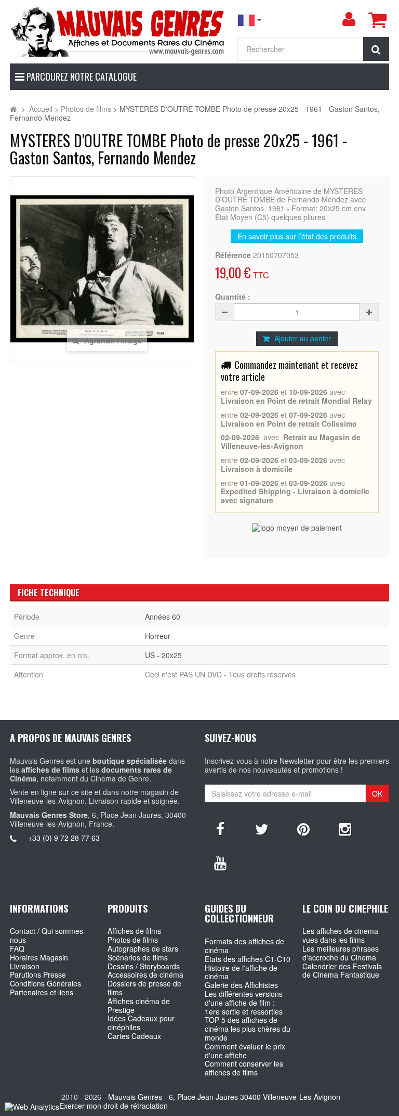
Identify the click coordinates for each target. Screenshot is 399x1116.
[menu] (348, 19)
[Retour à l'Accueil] (13, 109)
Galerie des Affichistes (241, 985)
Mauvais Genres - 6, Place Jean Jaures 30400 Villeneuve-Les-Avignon (224, 1097)
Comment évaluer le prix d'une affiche (245, 1050)
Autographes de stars (143, 948)
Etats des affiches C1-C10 (247, 959)
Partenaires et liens (41, 992)
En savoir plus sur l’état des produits (296, 236)
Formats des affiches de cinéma (244, 945)
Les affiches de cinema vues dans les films (340, 935)
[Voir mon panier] (377, 20)
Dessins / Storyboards (144, 966)
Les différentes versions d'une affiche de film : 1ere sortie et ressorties (244, 1003)
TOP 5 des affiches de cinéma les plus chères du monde (247, 1029)
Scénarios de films (138, 957)
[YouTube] (220, 862)
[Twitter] (261, 828)
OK (377, 793)
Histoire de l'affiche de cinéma (241, 972)
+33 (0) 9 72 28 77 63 (64, 837)
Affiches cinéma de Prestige (139, 1005)
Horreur (157, 636)
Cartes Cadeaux (134, 1036)
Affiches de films (134, 931)
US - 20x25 (163, 655)
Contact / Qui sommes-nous (48, 935)
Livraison (24, 966)
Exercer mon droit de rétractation (113, 1105)
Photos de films (133, 939)
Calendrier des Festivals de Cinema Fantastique (342, 970)
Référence (233, 255)
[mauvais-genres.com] (118, 31)
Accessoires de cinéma (145, 974)
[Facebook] (220, 828)
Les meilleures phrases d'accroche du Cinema (340, 953)
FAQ (17, 948)
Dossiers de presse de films (144, 987)
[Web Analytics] (32, 1106)
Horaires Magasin (39, 957)
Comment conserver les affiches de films (244, 1067)
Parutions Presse (38, 974)
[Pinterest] (303, 828)
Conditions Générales (45, 983)
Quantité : (232, 296)
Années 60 (162, 616)
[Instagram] (345, 828)
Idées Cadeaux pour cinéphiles (141, 1022)
